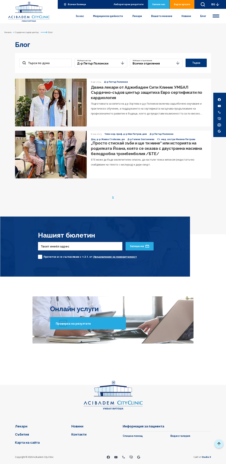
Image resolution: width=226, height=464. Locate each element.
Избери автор (84, 60)
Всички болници (77, 4)
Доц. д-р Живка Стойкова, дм (108, 139)
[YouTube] (116, 457)
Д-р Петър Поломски (116, 82)
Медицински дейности (108, 16)
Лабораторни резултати (129, 4)
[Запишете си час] (131, 457)
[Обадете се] (123, 457)
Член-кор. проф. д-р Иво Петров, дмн (126, 134)
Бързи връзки (182, 4)
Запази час (158, 4)
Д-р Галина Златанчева (140, 139)
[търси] (203, 4)
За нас (80, 16)
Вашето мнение (161, 16)
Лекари (137, 16)
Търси (196, 62)
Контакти (79, 434)
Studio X (206, 457)
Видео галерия (180, 436)
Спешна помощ (133, 436)
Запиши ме (137, 246)
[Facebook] (108, 457)
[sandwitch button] (216, 15)
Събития (22, 434)
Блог (203, 16)
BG (213, 4)
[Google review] (138, 457)
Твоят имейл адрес (55, 246)
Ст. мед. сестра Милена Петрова (176, 139)
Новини (186, 16)
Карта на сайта (27, 442)
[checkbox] (87, 256)
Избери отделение (142, 60)
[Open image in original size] (28, 12)
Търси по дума (39, 63)
